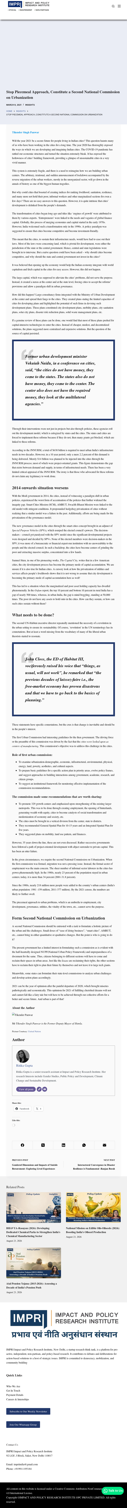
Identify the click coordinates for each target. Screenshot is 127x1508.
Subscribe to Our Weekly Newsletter (28, 1411)
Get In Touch (13, 1390)
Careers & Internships (17, 1399)
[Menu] (119, 6)
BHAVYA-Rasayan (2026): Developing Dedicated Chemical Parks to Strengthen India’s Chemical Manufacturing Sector (33, 1232)
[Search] (113, 6)
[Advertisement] (63, 56)
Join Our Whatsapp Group (23, 1424)
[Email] (44, 1089)
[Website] (39, 1089)
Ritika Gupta (24, 1065)
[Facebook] (22, 1145)
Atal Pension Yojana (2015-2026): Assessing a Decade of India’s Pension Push (31, 1285)
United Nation (34, 1031)
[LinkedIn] (63, 1145)
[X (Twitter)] (43, 1145)
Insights (30, 105)
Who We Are (13, 1386)
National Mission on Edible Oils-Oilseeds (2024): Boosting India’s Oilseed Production (93, 1230)
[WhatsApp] (84, 1145)
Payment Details (14, 1395)
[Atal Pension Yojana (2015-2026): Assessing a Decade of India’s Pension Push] (33, 1263)
